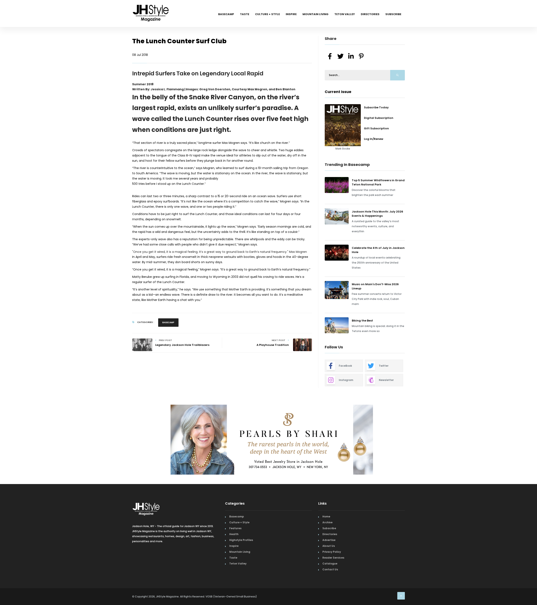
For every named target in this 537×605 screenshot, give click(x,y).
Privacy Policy (331, 550)
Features (235, 526)
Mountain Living (315, 14)
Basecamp (226, 14)
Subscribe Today (376, 107)
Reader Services (333, 556)
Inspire (291, 14)
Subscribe (393, 14)
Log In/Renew (373, 139)
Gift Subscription (376, 128)
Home (326, 514)
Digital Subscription (378, 118)
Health (234, 532)
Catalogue (329, 561)
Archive (327, 520)
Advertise (328, 538)
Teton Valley (344, 14)
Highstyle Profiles (241, 538)
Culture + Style (267, 14)
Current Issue (338, 91)
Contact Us (330, 567)
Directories (370, 14)
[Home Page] (151, 7)
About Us (328, 544)
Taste (244, 14)
